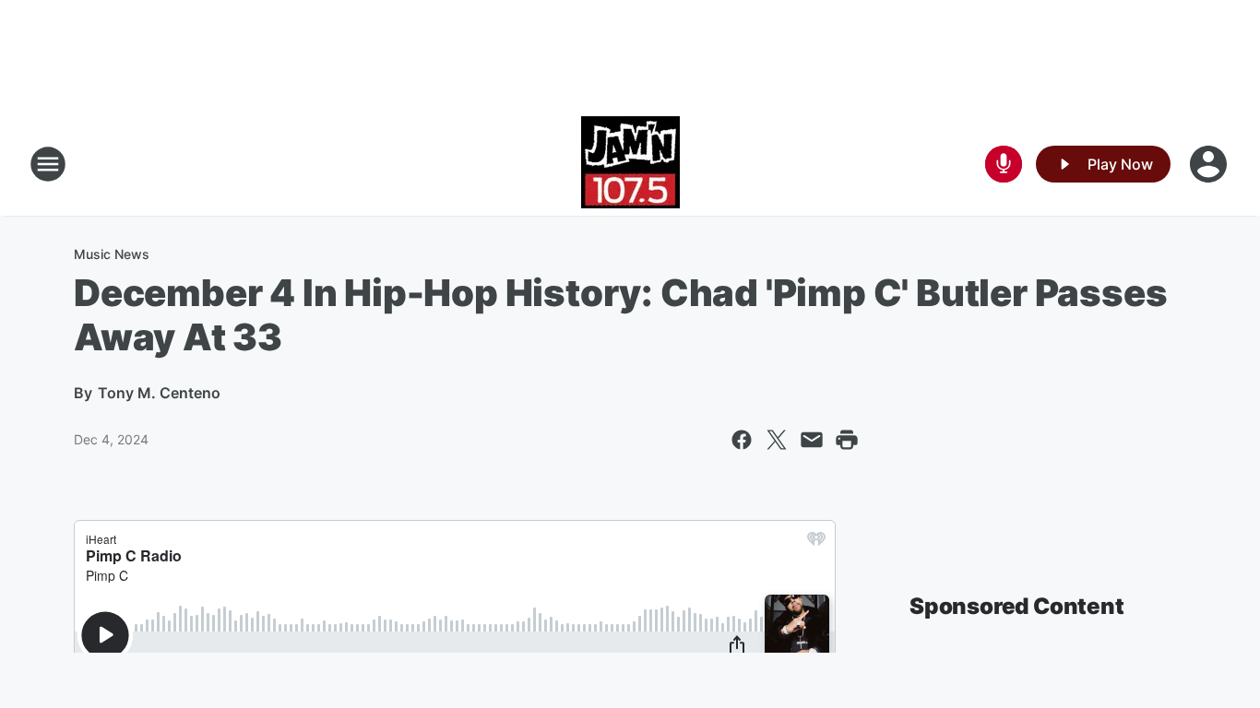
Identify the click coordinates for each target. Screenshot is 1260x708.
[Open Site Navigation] (48, 164)
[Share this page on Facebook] (742, 440)
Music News (111, 254)
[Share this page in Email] (812, 440)
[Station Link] (630, 164)
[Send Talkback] (1003, 164)
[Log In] (1210, 164)
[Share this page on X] (777, 440)
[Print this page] (847, 440)
